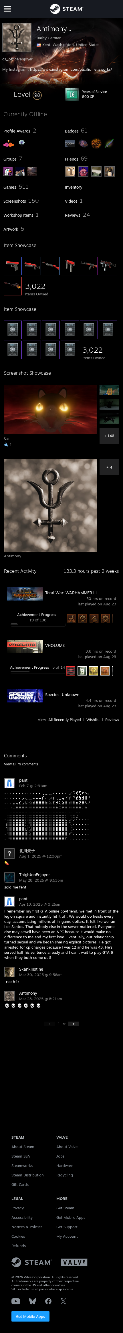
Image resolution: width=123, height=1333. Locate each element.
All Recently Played (64, 719)
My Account (67, 1236)
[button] (28, 94)
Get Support (67, 1227)
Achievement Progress (36, 614)
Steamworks (22, 1165)
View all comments (21, 764)
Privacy (17, 1208)
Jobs (60, 1156)
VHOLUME (55, 645)
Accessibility (22, 1217)
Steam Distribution (27, 1175)
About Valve (67, 1146)
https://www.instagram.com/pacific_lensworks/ (71, 69)
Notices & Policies (26, 1227)
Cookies (18, 1236)
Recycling (64, 1175)
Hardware (64, 1165)
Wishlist (93, 719)
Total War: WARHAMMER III (71, 592)
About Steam (22, 1146)
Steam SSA (20, 1156)
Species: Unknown (62, 694)
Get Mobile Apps (30, 1316)
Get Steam (65, 1208)
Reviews (112, 719)
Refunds (18, 1245)
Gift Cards (20, 1184)
